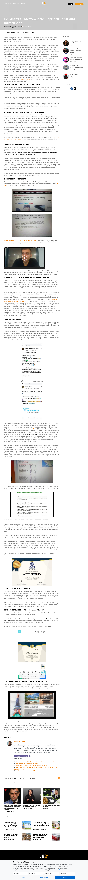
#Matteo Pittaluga (19, 778)
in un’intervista (15, 182)
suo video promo (25, 79)
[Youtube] (75, 88)
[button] (24, 258)
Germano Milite (27, 27)
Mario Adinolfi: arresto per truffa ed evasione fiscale (31, 765)
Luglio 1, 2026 (8, 829)
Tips (18, 3)
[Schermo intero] (43, 268)
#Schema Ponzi (31, 778)
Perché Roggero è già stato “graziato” (27, 764)
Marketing (63, 873)
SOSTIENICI (79, 4)
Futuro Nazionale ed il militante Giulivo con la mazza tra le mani (35, 762)
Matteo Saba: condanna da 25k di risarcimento (30, 771)
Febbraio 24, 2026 (38, 829)
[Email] (30, 756)
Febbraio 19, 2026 (9, 839)
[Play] (5, 268)
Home (5, 3)
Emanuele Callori (32, 429)
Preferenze (32, 873)
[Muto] (41, 268)
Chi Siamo (23, 3)
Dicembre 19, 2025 (38, 839)
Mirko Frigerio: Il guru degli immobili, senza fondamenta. (76, 76)
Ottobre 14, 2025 (9, 811)
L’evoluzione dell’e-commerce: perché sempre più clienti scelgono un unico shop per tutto (12, 825)
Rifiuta (23, 877)
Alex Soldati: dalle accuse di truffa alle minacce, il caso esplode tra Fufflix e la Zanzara (12, 807)
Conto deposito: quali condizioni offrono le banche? (11, 835)
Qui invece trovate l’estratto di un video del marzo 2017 (20, 240)
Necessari (16, 873)
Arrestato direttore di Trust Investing (51, 806)
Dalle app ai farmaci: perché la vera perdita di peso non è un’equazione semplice (41, 825)
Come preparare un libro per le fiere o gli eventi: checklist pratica (41, 835)
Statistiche (48, 873)
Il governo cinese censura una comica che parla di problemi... (76, 67)
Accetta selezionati (44, 877)
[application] (24, 258)
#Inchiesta (8, 778)
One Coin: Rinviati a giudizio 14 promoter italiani (31, 806)
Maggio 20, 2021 (48, 808)
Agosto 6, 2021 (27, 808)
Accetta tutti (65, 877)
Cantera (14, 3)
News (9, 3)
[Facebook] (71, 88)
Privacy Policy (58, 870)
